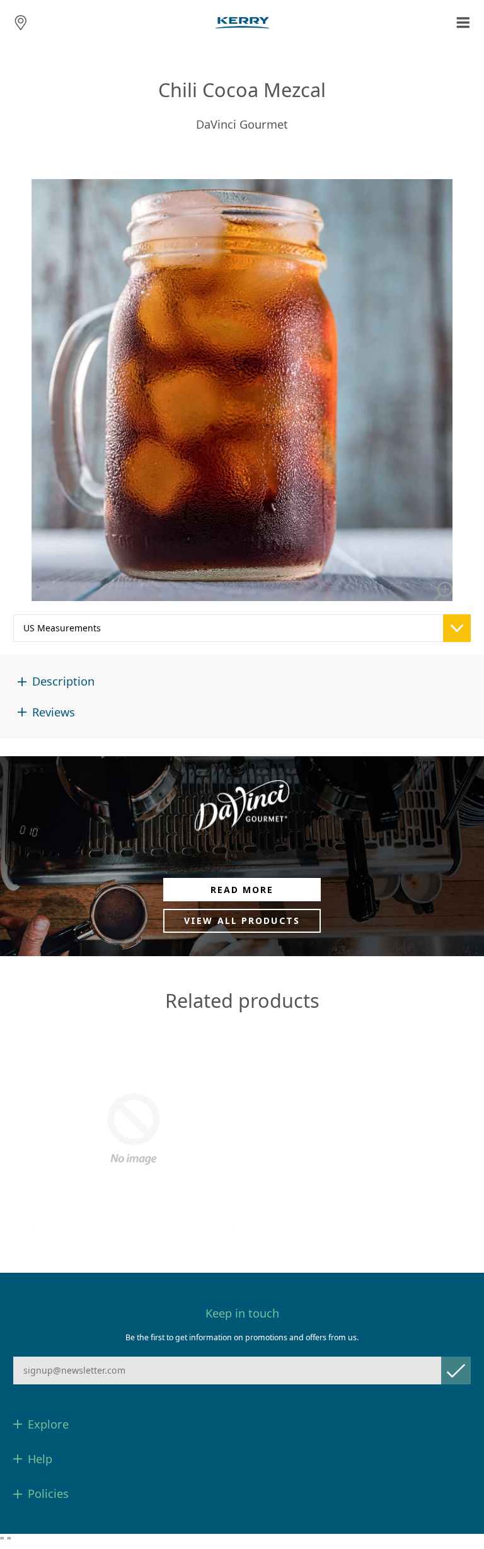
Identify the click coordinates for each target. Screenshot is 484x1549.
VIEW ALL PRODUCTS (242, 920)
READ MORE (242, 890)
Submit (456, 1370)
